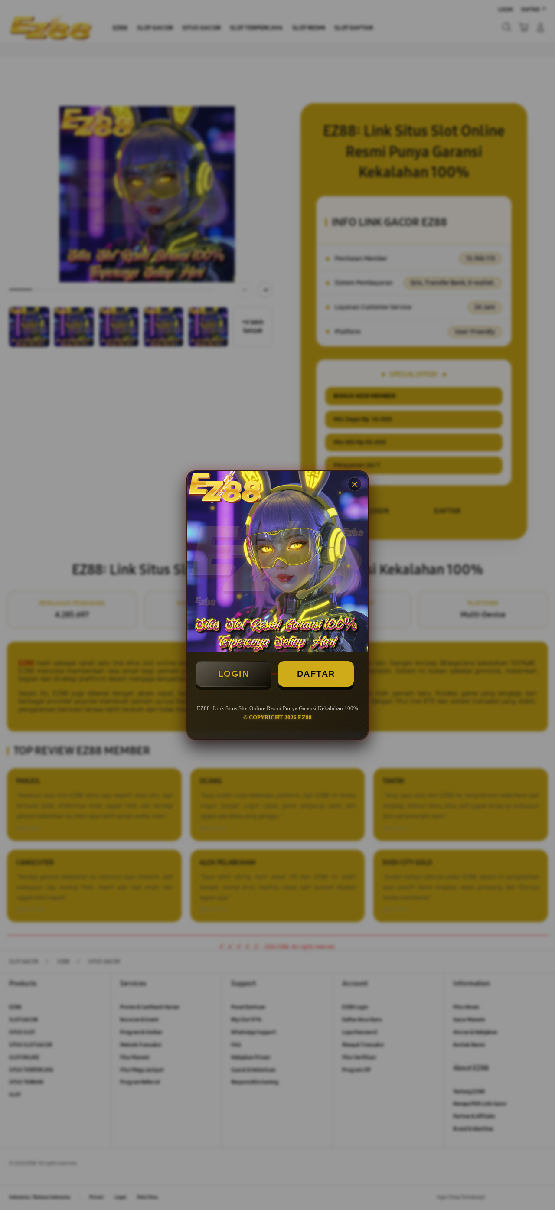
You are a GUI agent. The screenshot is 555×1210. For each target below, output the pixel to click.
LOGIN (233, 673)
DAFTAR (316, 673)
